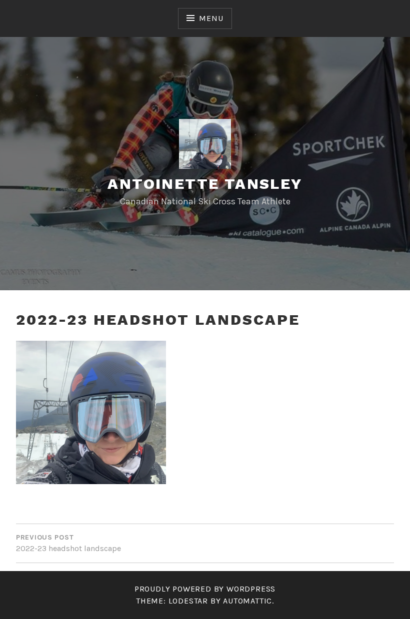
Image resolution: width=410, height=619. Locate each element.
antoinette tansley (205, 183)
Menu (211, 18)
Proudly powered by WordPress (205, 589)
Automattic (247, 601)
